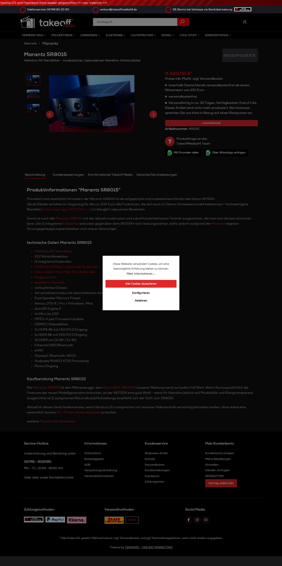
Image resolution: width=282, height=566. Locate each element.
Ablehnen (141, 300)
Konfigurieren (141, 293)
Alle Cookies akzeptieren (141, 283)
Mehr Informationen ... (141, 273)
